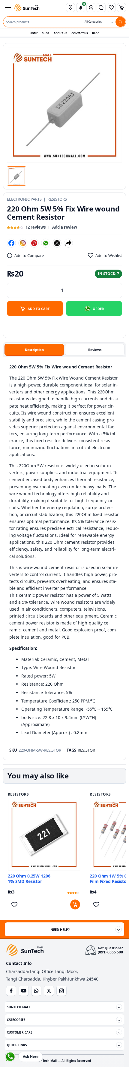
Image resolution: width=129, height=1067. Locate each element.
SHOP (46, 33)
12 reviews (36, 227)
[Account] (90, 7)
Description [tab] (34, 349)
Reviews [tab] (94, 349)
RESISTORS (57, 199)
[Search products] (120, 22)
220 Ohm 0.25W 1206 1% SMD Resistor (29, 878)
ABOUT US (60, 33)
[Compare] (101, 7)
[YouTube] (24, 991)
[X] (57, 243)
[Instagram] (22, 243)
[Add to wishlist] (14, 904)
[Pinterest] (34, 243)
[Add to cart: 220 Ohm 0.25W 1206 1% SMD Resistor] (75, 904)
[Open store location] (70, 7)
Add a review (64, 227)
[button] (16, 176)
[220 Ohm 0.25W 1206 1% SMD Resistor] (44, 834)
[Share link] (68, 243)
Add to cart (39, 308)
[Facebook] (11, 243)
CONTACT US (79, 33)
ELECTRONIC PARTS (24, 199)
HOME (34, 33)
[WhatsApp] (45, 243)
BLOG (96, 33)
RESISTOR (86, 750)
